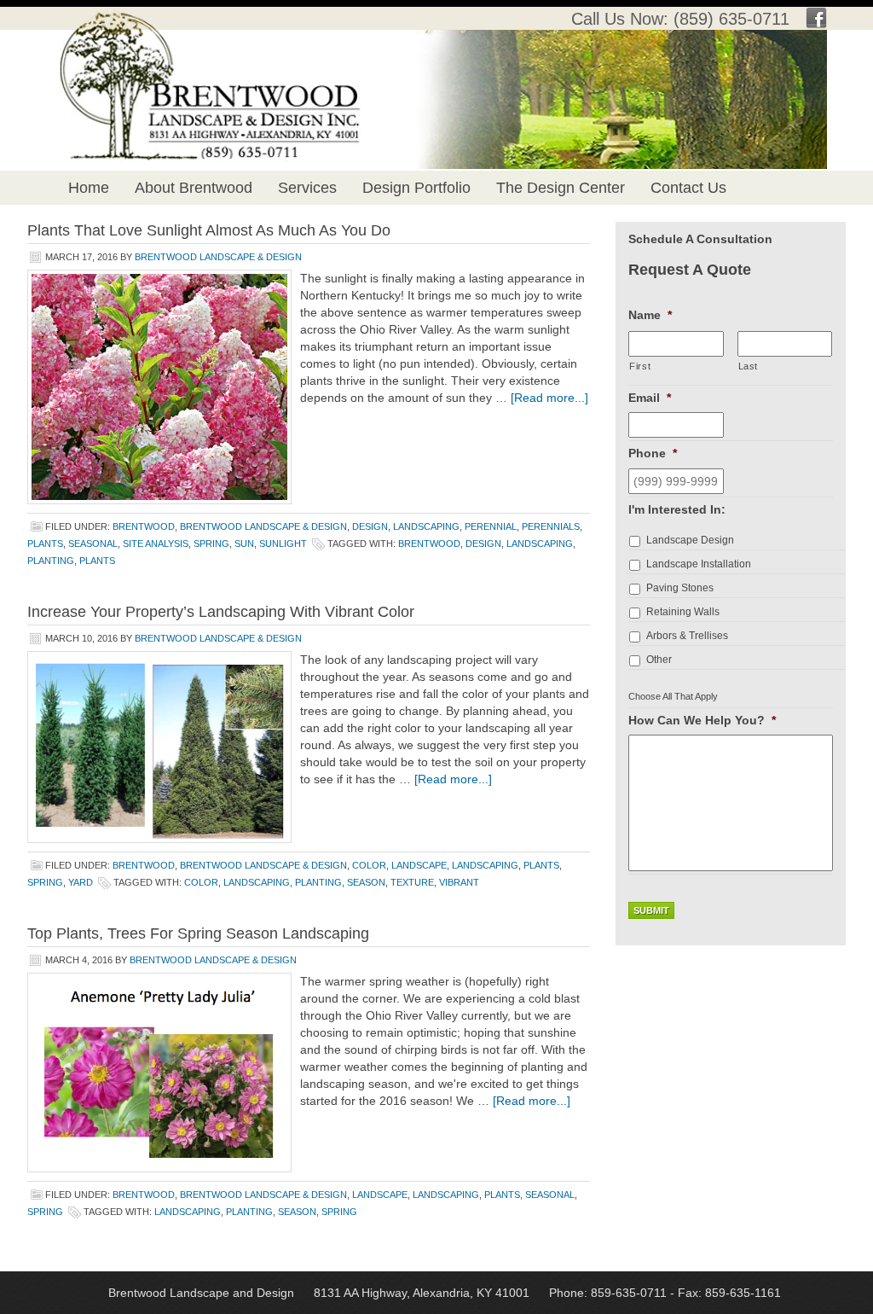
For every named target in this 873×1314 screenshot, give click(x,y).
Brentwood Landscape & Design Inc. (192, 60)
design (370, 526)
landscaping (426, 526)
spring (211, 543)
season (366, 882)
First (639, 366)
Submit (651, 910)
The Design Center (560, 187)
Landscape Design (690, 540)
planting (50, 560)
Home (88, 187)
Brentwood (144, 526)
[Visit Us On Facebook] (816, 23)
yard (80, 882)
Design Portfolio (416, 187)
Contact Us (688, 187)
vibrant (459, 882)
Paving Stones (680, 588)
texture (412, 882)
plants (45, 543)
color (369, 865)
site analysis (155, 543)
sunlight (283, 543)
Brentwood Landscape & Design (218, 257)
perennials (551, 526)
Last (748, 366)
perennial (491, 526)
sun (244, 543)
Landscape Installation (698, 564)
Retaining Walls (683, 612)
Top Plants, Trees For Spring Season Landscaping (198, 933)
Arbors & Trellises (687, 636)
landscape (419, 865)
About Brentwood (193, 187)
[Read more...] (549, 397)
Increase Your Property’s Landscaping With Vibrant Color (220, 611)
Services (307, 187)
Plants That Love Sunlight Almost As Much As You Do (208, 230)
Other (659, 660)
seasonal (93, 543)
